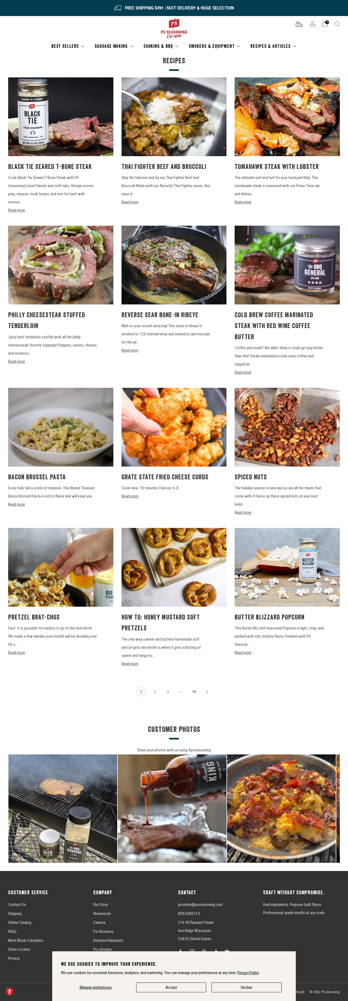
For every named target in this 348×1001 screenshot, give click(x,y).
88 (194, 692)
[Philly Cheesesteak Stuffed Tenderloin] (60, 265)
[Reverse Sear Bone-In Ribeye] (174, 265)
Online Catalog (19, 922)
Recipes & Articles (270, 46)
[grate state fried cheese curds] (174, 427)
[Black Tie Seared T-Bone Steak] (60, 116)
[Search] (337, 24)
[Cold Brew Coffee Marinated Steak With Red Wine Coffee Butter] (287, 265)
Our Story (100, 904)
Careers (99, 922)
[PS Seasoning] (174, 28)
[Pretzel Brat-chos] (60, 567)
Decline (246, 987)
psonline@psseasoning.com (200, 904)
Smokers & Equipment (211, 46)
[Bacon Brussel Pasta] (60, 427)
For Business (103, 931)
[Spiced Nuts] (287, 427)
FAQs (12, 931)
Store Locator (19, 949)
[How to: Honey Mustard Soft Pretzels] (174, 567)
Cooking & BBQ (158, 46)
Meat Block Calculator (25, 940)
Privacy (14, 958)
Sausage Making (111, 46)
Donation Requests (108, 940)
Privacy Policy (248, 972)
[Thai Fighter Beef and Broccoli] (174, 116)
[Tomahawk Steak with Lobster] (287, 116)
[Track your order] (299, 23)
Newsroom (102, 913)
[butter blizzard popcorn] (287, 567)
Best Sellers (65, 46)
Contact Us (17, 904)
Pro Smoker (102, 949)
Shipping (14, 913)
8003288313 (189, 913)
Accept (171, 987)
